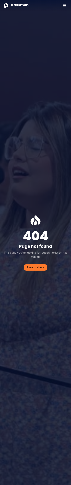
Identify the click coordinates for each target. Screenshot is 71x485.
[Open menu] (64, 5)
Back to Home (35, 267)
